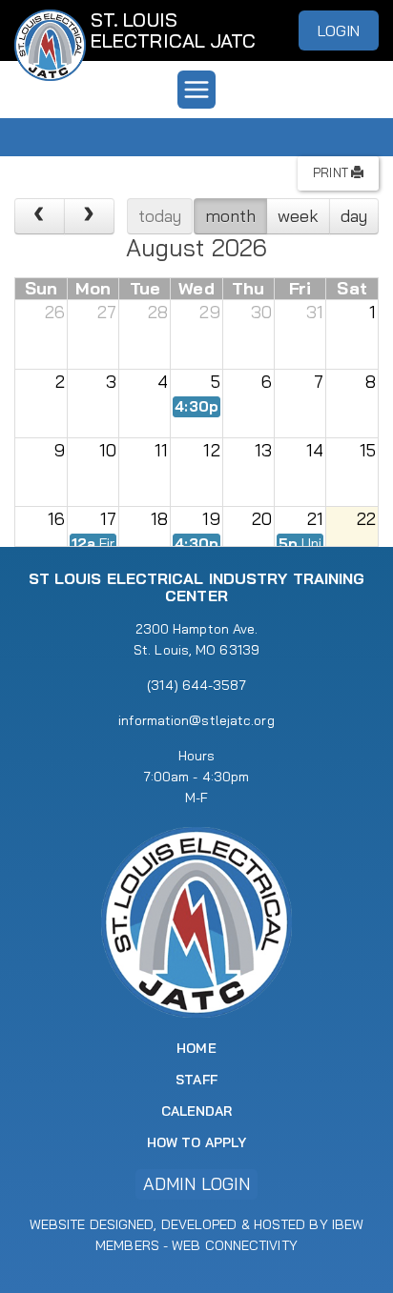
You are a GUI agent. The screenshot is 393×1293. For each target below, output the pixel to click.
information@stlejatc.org (196, 720)
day (354, 216)
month (231, 216)
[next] (89, 216)
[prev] (39, 216)
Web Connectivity (235, 1245)
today (160, 216)
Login (339, 30)
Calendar (197, 1111)
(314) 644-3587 (196, 685)
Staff (196, 1079)
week (298, 216)
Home (196, 1048)
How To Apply (196, 1142)
